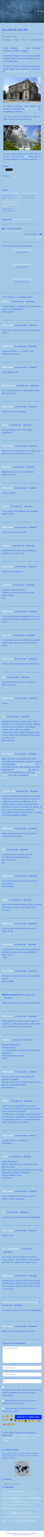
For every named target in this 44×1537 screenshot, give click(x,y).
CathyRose (7, 944)
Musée (32, 1513)
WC (23, 1521)
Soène (5, 1156)
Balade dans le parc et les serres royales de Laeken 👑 (11, 204)
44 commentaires (36, 40)
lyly (4, 716)
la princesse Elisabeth (25, 764)
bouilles (24, 1498)
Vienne (10, 1521)
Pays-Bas (18, 1517)
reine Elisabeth (21, 770)
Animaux (28, 1492)
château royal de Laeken (16, 72)
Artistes (12, 1495)
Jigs (4, 677)
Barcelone (32, 1495)
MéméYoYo (8, 346)
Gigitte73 (7, 585)
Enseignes (17, 1505)
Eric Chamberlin (11, 1249)
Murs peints (23, 1513)
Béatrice (6, 301)
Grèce (24, 1508)
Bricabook (35, 1498)
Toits (4, 1521)
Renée (5, 900)
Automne (18, 1495)
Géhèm (5, 1101)
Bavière (5, 1498)
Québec (38, 1517)
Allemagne (18, 1491)
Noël (4, 1517)
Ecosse (4, 1505)
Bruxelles (10, 1502)
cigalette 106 (8, 791)
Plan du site (27, 1534)
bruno (5, 425)
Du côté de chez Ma (10, 193)
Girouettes (16, 1508)
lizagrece (7, 545)
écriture (30, 1520)
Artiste (5, 1495)
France (6, 1508)
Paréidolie (10, 1517)
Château (17, 40)
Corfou (32, 1502)
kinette (5, 506)
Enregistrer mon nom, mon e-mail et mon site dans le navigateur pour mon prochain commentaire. (22, 1392)
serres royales (31, 109)
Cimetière (26, 1502)
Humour (30, 1508)
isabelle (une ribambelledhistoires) (20, 1302)
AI (10, 1491)
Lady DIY (7, 635)
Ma (23, 40)
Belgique (8, 40)
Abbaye (5, 1492)
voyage (17, 1520)
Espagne (26, 1505)
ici (33, 119)
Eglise (9, 1505)
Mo (4, 849)
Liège (37, 1508)
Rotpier (6, 1040)
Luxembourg (6, 1513)
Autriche (25, 1495)
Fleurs (32, 1504)
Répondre (30, 301)
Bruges (4, 1502)
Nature (37, 1513)
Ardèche (35, 1492)
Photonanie (8, 325)
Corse (37, 1502)
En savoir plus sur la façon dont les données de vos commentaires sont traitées (22, 1438)
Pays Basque (28, 1517)
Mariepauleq (8, 385)
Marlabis (7, 467)
